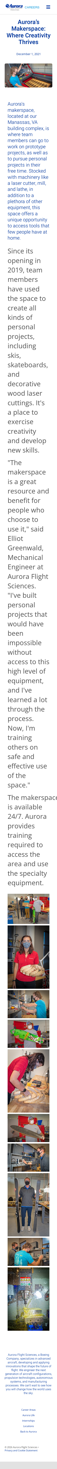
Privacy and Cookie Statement (21, 1450)
